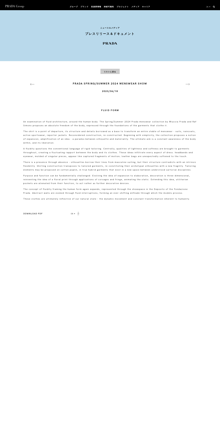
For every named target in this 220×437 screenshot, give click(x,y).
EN (72, 214)
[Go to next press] (188, 87)
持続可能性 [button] (109, 7)
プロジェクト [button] (123, 7)
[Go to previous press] (32, 87)
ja (207, 7)
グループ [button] (74, 7)
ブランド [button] (84, 7)
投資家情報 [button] (96, 7)
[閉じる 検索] (214, 6)
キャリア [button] (146, 7)
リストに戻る (110, 72)
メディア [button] (135, 7)
